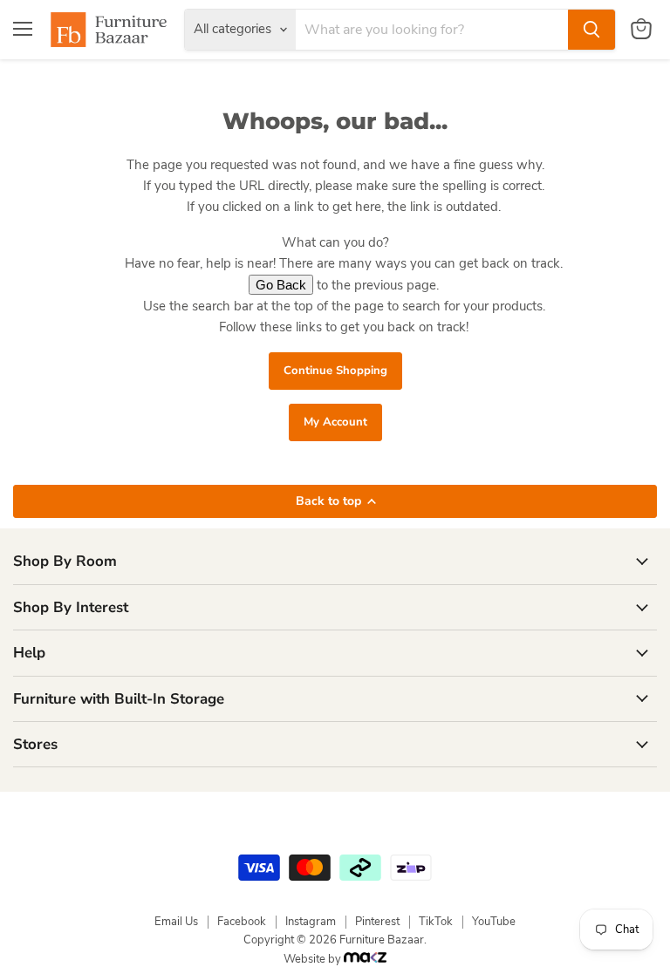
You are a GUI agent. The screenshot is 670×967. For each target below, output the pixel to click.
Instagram (310, 922)
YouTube (494, 922)
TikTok (436, 922)
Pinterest (377, 922)
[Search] (591, 30)
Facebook (241, 922)
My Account (335, 422)
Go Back (281, 284)
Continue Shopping (335, 370)
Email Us (176, 922)
